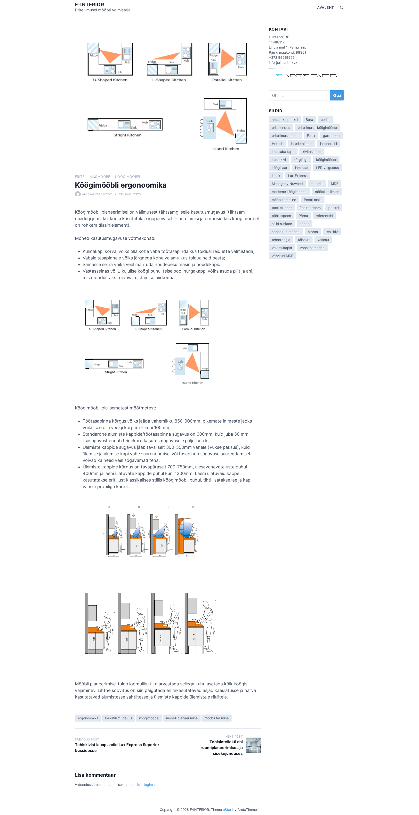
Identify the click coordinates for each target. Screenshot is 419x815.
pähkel (333, 208)
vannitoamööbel (312, 248)
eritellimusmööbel (93, 177)
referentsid (324, 216)
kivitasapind (312, 152)
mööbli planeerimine (182, 718)
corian (325, 119)
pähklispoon (281, 216)
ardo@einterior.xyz (97, 194)
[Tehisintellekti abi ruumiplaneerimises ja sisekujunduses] (253, 745)
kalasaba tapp (283, 152)
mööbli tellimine (216, 718)
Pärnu (303, 216)
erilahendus (281, 127)
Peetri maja (313, 200)
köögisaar (279, 168)
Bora (309, 119)
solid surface (282, 224)
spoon (304, 224)
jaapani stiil (329, 143)
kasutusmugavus (118, 718)
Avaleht (325, 7)
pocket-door (282, 208)
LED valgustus (327, 168)
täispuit (304, 240)
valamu (323, 240)
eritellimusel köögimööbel (318, 127)
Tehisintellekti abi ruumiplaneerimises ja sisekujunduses (222, 747)
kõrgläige (301, 160)
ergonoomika (88, 718)
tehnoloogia (281, 240)
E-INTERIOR (89, 5)
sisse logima (145, 784)
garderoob (331, 135)
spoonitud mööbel (286, 232)
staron (313, 232)
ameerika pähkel (285, 119)
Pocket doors (310, 208)
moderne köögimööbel (289, 192)
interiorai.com (301, 143)
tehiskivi (332, 232)
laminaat (301, 168)
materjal (317, 184)
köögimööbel (128, 177)
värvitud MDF (282, 256)
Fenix (311, 135)
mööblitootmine (284, 200)
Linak (276, 176)
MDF (334, 184)
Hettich (277, 143)
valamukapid (282, 248)
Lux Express (297, 176)
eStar (227, 809)
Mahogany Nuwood (287, 184)
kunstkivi (279, 160)
